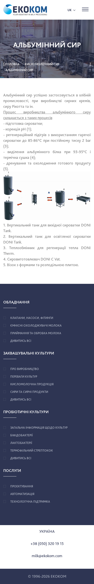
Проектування (21, 486)
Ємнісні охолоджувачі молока (36, 325)
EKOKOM (58, 576)
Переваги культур (23, 376)
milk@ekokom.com (47, 555)
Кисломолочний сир (42, 64)
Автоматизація (22, 494)
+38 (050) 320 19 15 (47, 543)
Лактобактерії (21, 443)
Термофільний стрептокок (31, 450)
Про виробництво (24, 369)
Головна (12, 64)
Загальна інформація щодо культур (39, 427)
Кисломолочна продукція (32, 384)
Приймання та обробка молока (35, 333)
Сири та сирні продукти (29, 392)
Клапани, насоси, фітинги (31, 318)
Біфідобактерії (21, 435)
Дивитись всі (20, 341)
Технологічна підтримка (30, 501)
